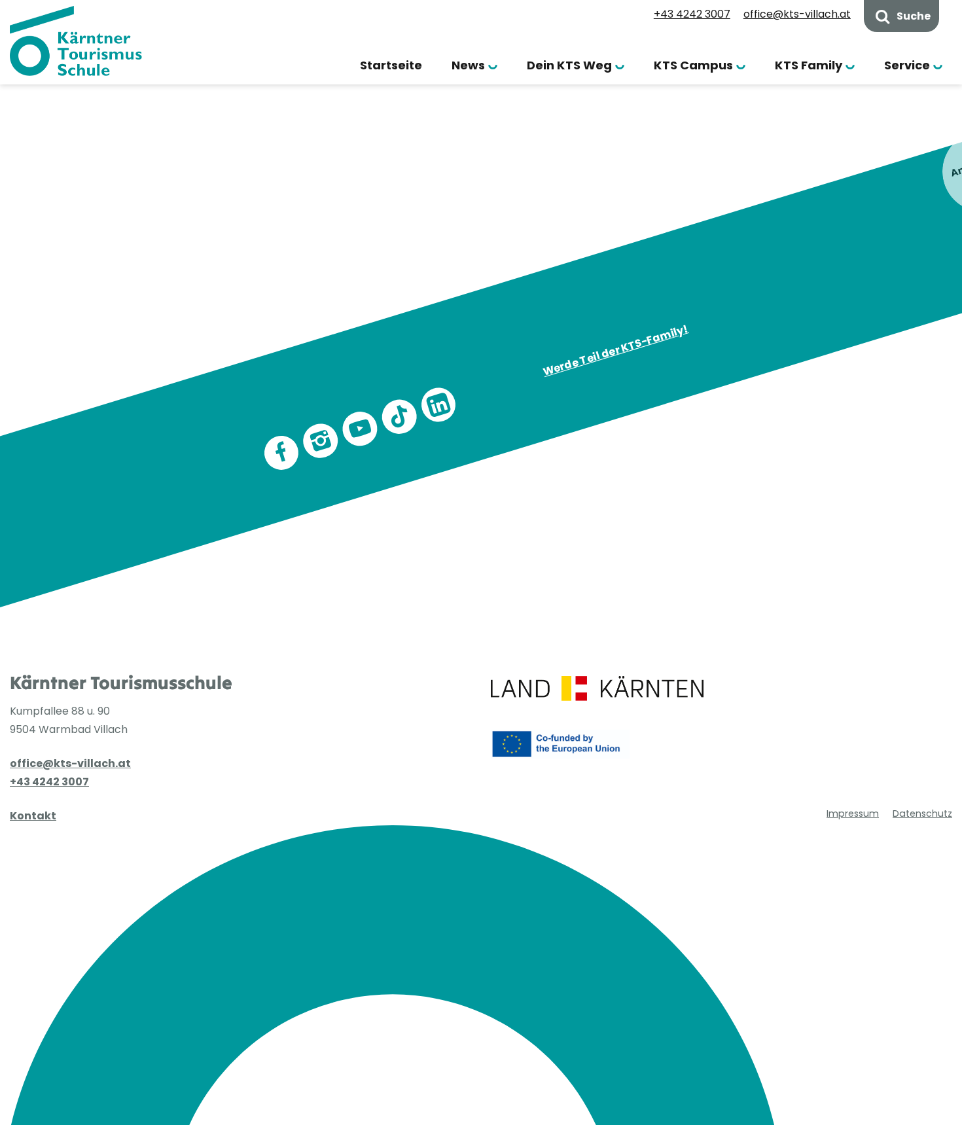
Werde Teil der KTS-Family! (615, 350)
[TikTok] (399, 416)
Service (907, 65)
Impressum (853, 813)
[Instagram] (320, 441)
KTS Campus (693, 65)
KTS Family (808, 65)
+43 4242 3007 (692, 14)
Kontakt (33, 815)
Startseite (391, 65)
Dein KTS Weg (569, 65)
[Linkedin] (438, 405)
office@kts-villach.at (797, 14)
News (468, 65)
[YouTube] (360, 428)
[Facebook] (281, 452)
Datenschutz (922, 813)
